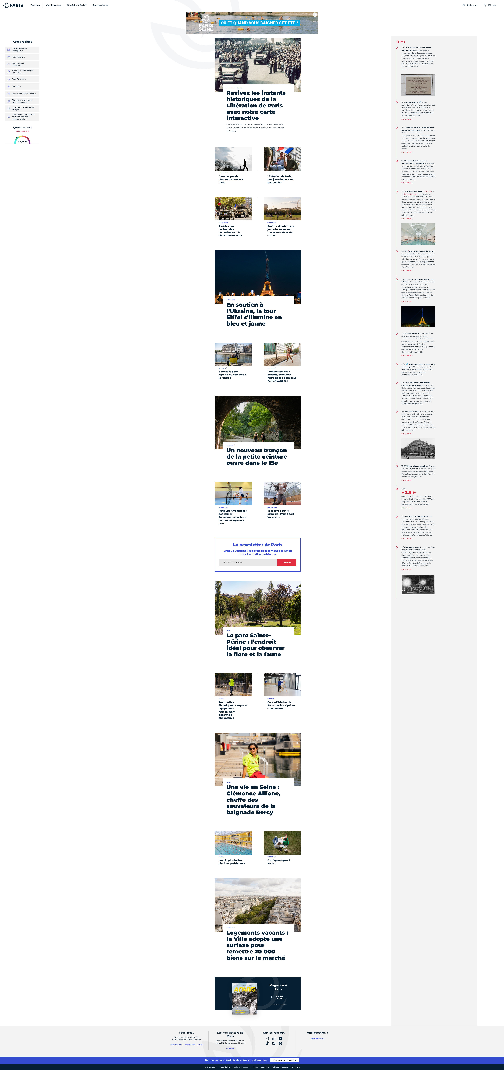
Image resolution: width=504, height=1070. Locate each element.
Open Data (265, 1067)
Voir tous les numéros (278, 1004)
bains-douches (410, 194)
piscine (429, 191)
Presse (255, 1067)
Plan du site (295, 1067)
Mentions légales (210, 1067)
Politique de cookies (280, 1067)
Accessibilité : (235, 1067)
